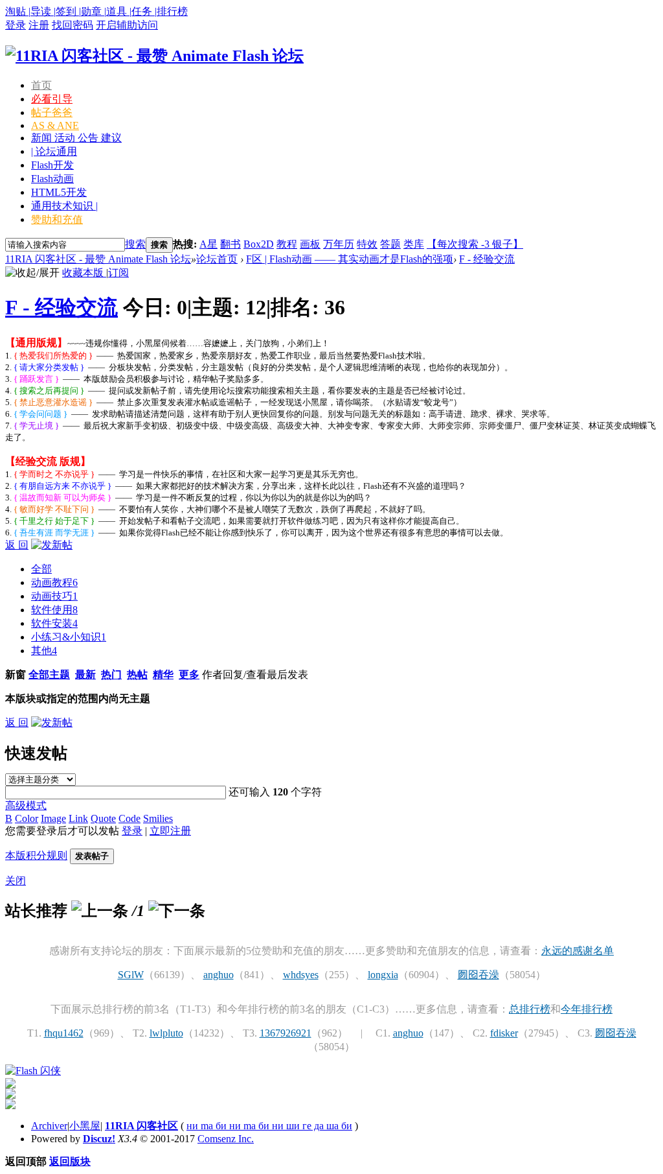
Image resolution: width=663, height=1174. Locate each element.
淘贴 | (17, 11)
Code (129, 818)
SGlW (131, 974)
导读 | (43, 11)
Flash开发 (52, 164)
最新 (85, 674)
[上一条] (99, 910)
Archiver (49, 1125)
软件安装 (54, 623)
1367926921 (285, 1033)
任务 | (144, 11)
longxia (383, 974)
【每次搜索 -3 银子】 (475, 244)
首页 (41, 85)
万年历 (338, 244)
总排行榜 (529, 1009)
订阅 (118, 272)
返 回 (16, 544)
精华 (163, 674)
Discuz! (99, 1138)
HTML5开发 (59, 192)
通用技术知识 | (64, 205)
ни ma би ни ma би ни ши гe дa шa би (269, 1125)
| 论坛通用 (54, 151)
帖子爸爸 (52, 112)
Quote (103, 818)
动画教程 (54, 582)
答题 (390, 244)
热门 (111, 674)
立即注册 (170, 830)
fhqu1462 (64, 1033)
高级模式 (26, 805)
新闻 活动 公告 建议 (76, 137)
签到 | (68, 11)
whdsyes (301, 974)
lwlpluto (166, 1033)
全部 (41, 568)
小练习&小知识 (68, 636)
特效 (367, 244)
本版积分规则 (36, 855)
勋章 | (93, 11)
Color (26, 818)
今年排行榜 (586, 1009)
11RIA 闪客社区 (141, 1125)
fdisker (504, 1033)
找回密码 (72, 24)
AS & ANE (55, 125)
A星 (208, 244)
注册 (38, 24)
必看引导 (52, 98)
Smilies (158, 818)
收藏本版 (84, 272)
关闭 (15, 880)
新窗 (15, 674)
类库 (413, 244)
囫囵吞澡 (478, 974)
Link (78, 818)
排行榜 (172, 11)
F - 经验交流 (487, 258)
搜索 (135, 244)
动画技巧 (54, 596)
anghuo (218, 974)
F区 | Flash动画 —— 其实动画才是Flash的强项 (349, 258)
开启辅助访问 (127, 24)
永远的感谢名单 (577, 950)
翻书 (230, 244)
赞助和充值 (57, 219)
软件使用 (54, 609)
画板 (310, 244)
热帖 (137, 674)
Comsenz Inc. (225, 1138)
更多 (189, 674)
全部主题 (49, 674)
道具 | (118, 11)
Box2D (258, 244)
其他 (44, 650)
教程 (286, 244)
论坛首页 (217, 258)
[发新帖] (52, 544)
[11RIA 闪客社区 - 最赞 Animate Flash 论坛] (154, 55)
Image (53, 818)
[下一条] (176, 910)
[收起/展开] (32, 273)
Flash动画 (52, 178)
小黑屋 (84, 1125)
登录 (15, 24)
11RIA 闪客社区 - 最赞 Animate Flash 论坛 (98, 258)
